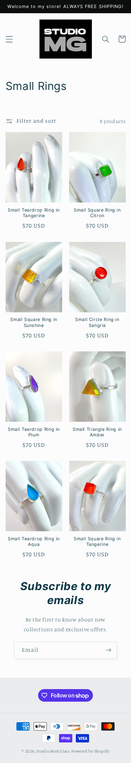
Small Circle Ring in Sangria (97, 322)
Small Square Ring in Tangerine (97, 541)
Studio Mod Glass (53, 751)
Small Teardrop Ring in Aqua (34, 541)
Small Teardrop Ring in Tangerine (34, 212)
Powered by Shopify (90, 751)
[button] (9, 39)
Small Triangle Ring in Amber (97, 432)
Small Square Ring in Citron (97, 212)
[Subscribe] (109, 650)
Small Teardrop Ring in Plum (34, 432)
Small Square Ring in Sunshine (33, 322)
